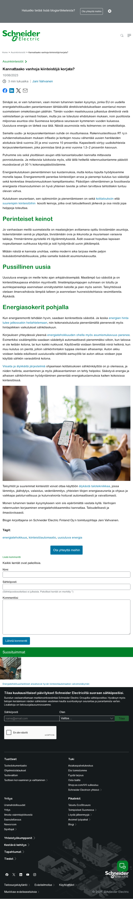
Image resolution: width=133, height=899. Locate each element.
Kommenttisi (10, 597)
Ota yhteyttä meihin (91, 11)
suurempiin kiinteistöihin (19, 203)
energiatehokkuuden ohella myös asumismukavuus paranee (88, 335)
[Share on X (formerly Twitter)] (18, 91)
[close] (109, 11)
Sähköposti (10, 581)
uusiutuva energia (70, 537)
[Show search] (122, 35)
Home (5, 52)
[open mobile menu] (129, 35)
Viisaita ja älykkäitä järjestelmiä (24, 366)
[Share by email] (25, 91)
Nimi (5, 569)
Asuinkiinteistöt (18, 52)
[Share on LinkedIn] (11, 91)
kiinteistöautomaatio (42, 537)
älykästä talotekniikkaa (94, 486)
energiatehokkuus (15, 537)
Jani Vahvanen (42, 81)
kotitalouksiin (105, 198)
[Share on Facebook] (5, 91)
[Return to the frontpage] (20, 36)
